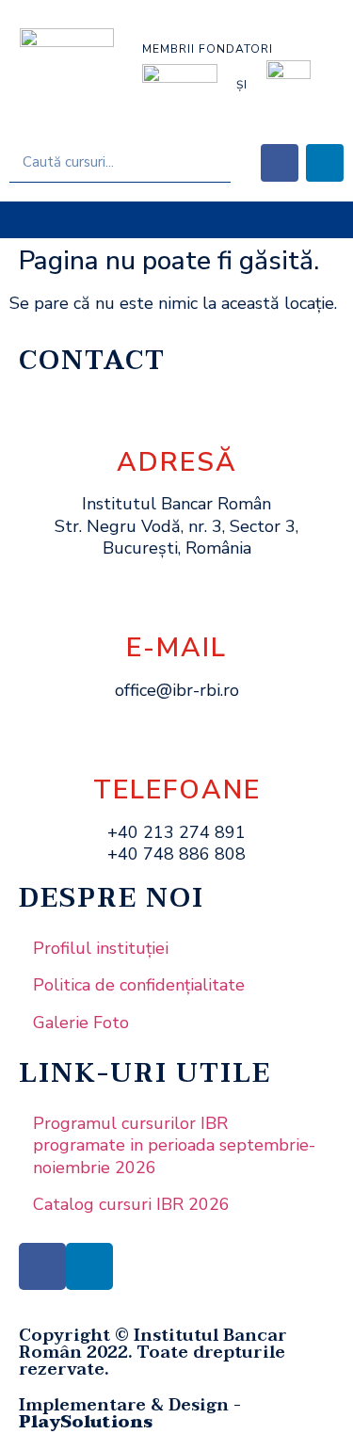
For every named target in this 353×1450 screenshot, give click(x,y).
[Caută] (210, 162)
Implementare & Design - (130, 1414)
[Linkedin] (325, 163)
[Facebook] (279, 163)
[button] (176, 219)
